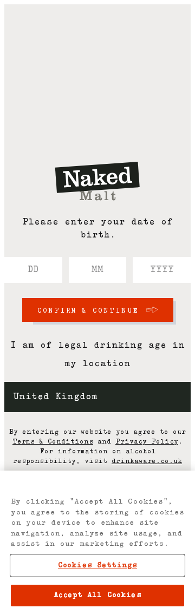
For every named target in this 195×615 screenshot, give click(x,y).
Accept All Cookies (97, 595)
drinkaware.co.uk (147, 461)
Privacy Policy (146, 442)
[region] (97, 543)
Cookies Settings (97, 565)
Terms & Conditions (52, 442)
